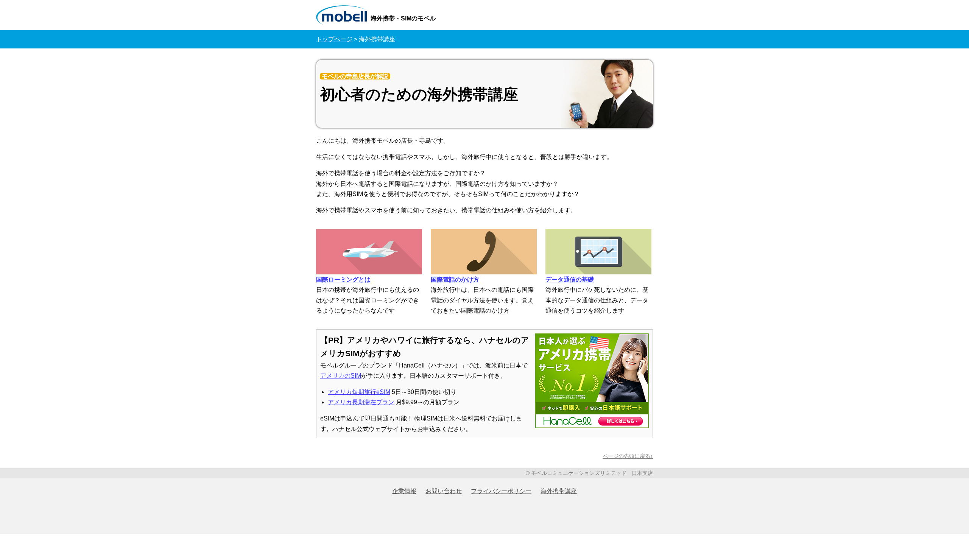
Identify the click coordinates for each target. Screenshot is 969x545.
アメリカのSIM (340, 375)
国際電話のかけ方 (455, 279)
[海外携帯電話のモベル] (342, 14)
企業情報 (404, 491)
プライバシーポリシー (501, 491)
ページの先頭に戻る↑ (628, 456)
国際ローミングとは (343, 279)
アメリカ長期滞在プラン (361, 402)
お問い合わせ (443, 491)
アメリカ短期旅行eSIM (359, 392)
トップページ (334, 39)
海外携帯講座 (559, 491)
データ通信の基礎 (569, 279)
